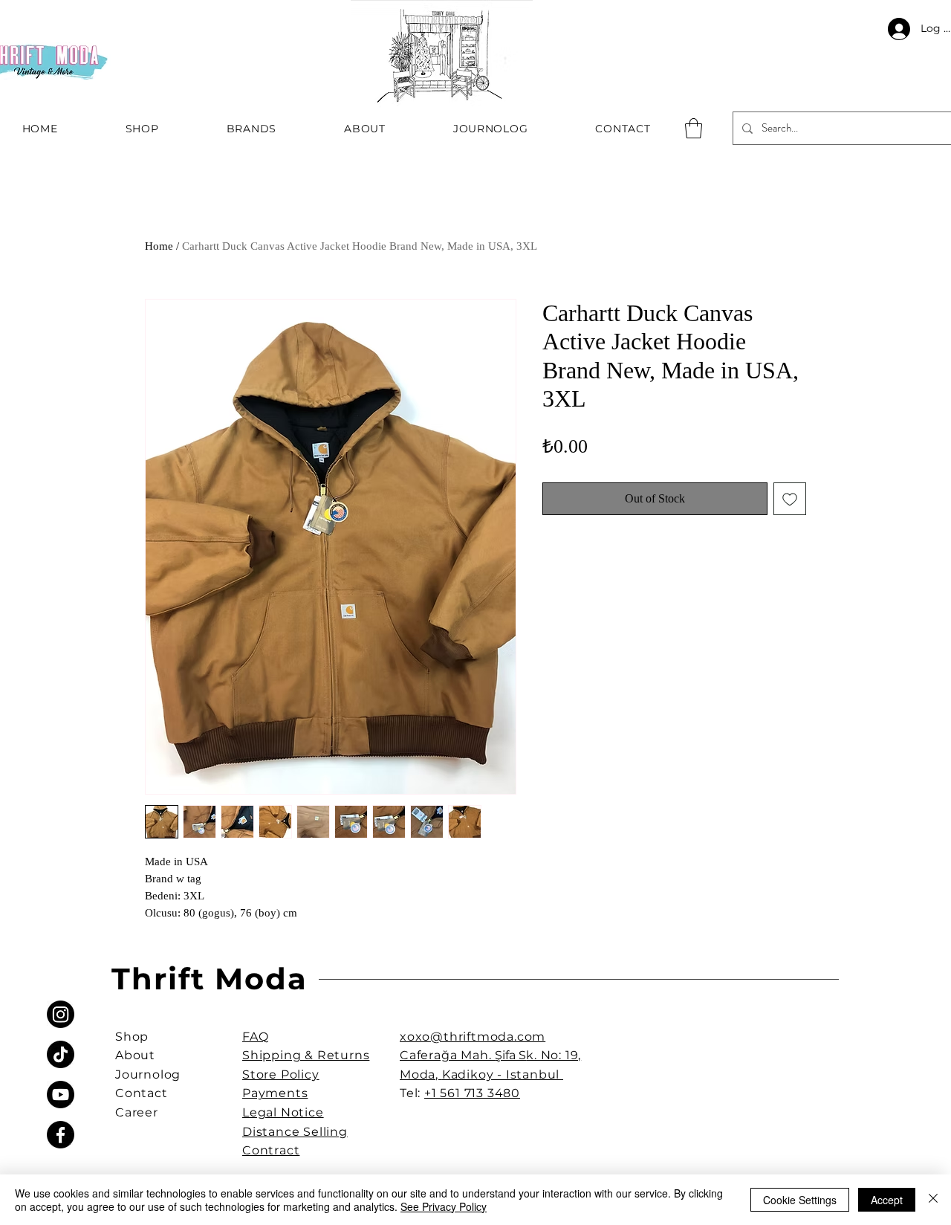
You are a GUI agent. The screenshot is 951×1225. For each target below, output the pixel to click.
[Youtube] (60, 1094)
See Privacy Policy (443, 1206)
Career (136, 1112)
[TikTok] (60, 1054)
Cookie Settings (800, 1199)
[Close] (933, 1199)
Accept (887, 1199)
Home (159, 246)
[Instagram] (60, 1014)
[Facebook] (60, 1134)
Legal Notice (283, 1112)
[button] (693, 128)
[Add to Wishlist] (789, 498)
